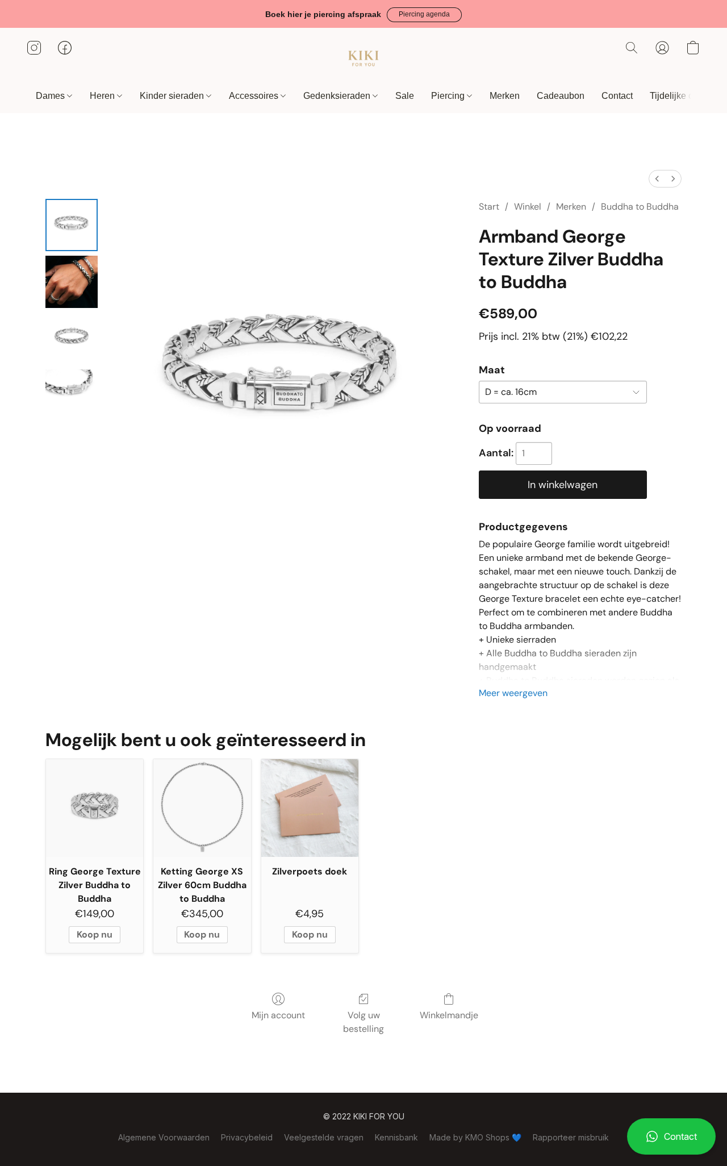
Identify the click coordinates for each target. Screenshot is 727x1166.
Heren (103, 96)
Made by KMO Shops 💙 (475, 1137)
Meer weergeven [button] (513, 693)
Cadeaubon (560, 96)
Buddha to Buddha (640, 207)
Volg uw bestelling (363, 1022)
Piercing (449, 96)
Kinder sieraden (173, 96)
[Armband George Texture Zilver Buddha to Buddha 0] (71, 225)
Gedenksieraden (338, 96)
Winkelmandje (449, 1015)
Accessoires (255, 96)
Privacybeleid (247, 1137)
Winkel (527, 207)
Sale (404, 96)
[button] (424, 14)
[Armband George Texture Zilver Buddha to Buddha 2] (71, 339)
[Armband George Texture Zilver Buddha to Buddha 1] (71, 282)
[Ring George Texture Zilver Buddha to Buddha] (94, 807)
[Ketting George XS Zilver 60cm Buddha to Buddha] (201, 807)
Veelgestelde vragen (324, 1137)
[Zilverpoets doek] (309, 807)
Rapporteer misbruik (571, 1137)
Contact (617, 96)
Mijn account (278, 1015)
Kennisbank (396, 1137)
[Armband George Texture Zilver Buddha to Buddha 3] (71, 395)
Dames (51, 96)
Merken (505, 96)
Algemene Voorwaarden (164, 1137)
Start (489, 207)
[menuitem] (657, 178)
